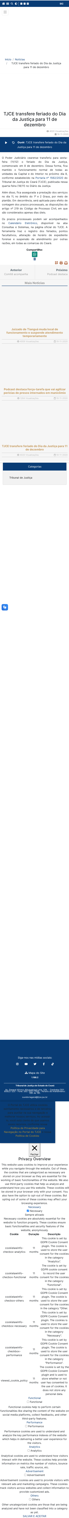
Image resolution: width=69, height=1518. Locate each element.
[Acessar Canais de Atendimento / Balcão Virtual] (60, 1506)
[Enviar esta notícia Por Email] (65, 262)
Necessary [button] (34, 1207)
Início (8, 59)
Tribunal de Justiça (20, 477)
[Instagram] (17, 1064)
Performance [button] (34, 1422)
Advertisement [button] (34, 1471)
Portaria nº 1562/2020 (49, 177)
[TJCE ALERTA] (34, 34)
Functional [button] (34, 1398)
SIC (62, 3)
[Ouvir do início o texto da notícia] (13, 142)
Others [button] (34, 1495)
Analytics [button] (34, 1446)
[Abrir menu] (5, 12)
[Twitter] (35, 1064)
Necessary (36, 1210)
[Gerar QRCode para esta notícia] (55, 262)
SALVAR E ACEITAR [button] (34, 1516)
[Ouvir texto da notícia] (6, 142)
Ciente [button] (26, 1139)
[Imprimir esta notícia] (60, 262)
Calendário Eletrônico (22, 223)
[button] (3, 3)
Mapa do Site (36, 1072)
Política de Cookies (27, 1135)
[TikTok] (53, 1064)
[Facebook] (44, 1064)
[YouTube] (26, 1064)
